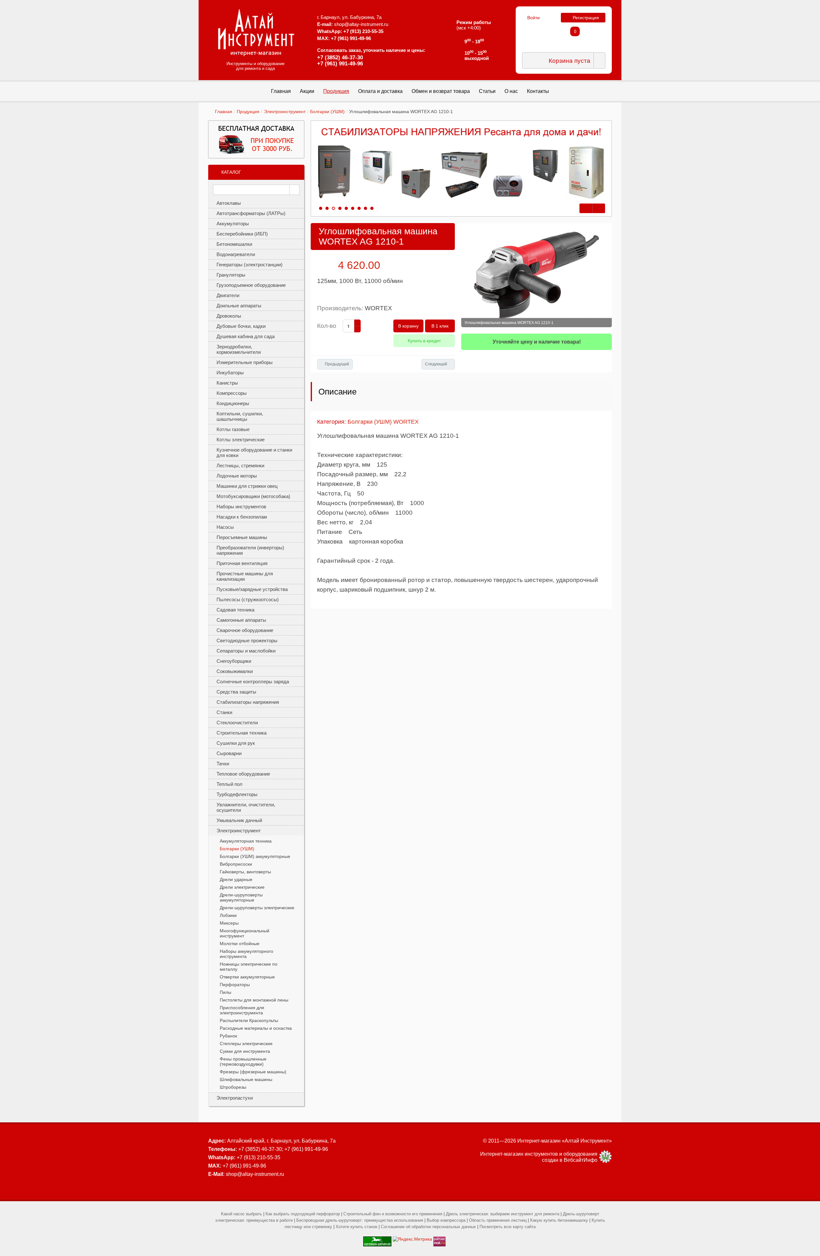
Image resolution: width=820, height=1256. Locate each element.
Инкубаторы (230, 372)
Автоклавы (229, 203)
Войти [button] (533, 17)
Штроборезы (233, 1087)
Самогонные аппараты (241, 620)
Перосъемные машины (242, 537)
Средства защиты (236, 692)
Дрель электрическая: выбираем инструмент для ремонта (502, 1213)
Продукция (248, 111)
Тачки (223, 763)
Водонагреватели (236, 254)
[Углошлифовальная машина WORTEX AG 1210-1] (536, 275)
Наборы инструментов (241, 506)
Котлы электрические (241, 439)
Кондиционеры (233, 403)
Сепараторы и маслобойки (246, 650)
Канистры (227, 383)
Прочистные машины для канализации (245, 576)
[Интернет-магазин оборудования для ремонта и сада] (256, 32)
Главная (223, 111)
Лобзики (228, 915)
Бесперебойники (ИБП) (242, 234)
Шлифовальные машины (246, 1079)
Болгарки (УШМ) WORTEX (383, 422)
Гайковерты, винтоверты (245, 871)
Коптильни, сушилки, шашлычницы (240, 416)
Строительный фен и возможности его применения (392, 1213)
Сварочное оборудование (245, 630)
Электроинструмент (285, 111)
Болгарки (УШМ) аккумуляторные (255, 856)
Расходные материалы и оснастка (256, 1028)
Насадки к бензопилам (242, 517)
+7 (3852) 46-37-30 (340, 57)
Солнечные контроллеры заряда (253, 681)
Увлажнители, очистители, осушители (246, 807)
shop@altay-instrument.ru (361, 24)
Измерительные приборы (245, 362)
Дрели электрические (242, 887)
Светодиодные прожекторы (247, 640)
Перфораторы (235, 984)
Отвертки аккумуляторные (247, 976)
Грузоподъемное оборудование (251, 285)
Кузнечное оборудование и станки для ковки (254, 452)
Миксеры (229, 923)
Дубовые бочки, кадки (241, 326)
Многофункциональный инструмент (244, 933)
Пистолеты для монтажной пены (254, 999)
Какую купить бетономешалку (559, 1220)
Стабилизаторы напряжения (248, 702)
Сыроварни (229, 753)
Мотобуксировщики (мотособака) (253, 496)
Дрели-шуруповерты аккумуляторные (241, 897)
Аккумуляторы (233, 223)
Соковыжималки (235, 671)
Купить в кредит (424, 340)
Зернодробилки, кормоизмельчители (239, 349)
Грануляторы (231, 275)
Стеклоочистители (237, 722)
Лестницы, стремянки (240, 465)
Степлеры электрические (246, 1043)
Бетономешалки (234, 244)
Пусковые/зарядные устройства (252, 589)
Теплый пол (229, 784)
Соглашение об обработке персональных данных (428, 1226)
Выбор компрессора (446, 1220)
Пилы (225, 992)
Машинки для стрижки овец (247, 486)
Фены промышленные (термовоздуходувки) (243, 1061)
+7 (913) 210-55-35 (363, 31)
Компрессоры (232, 393)
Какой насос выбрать (241, 1213)
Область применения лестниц (498, 1220)
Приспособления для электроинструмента (242, 1010)
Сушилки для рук (236, 743)
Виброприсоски (236, 864)
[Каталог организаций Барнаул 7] (377, 1239)
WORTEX (378, 308)
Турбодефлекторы (237, 794)
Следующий (436, 364)
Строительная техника (241, 733)
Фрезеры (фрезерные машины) (253, 1071)
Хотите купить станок (356, 1226)
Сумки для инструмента (245, 1051)
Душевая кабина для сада (246, 336)
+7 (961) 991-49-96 (340, 64)
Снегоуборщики (234, 661)
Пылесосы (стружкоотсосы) (248, 599)
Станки (224, 712)
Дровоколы (229, 316)
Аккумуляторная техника (246, 841)
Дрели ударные (236, 879)
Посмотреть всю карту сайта (508, 1226)
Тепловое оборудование (243, 774)
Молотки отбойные (239, 943)
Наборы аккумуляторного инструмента (246, 954)
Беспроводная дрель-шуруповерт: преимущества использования (359, 1220)
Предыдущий (337, 364)
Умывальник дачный (239, 820)
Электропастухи (235, 1098)
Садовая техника (235, 609)
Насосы (225, 527)
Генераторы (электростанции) (250, 264)
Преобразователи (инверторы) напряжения (250, 550)
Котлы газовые (233, 429)
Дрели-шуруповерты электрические (257, 907)
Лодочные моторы (237, 475)
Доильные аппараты (239, 305)
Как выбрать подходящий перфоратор (303, 1213)
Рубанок (228, 1035)
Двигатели (228, 295)
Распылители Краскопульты (249, 1020)
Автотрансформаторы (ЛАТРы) (251, 213)
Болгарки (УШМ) (327, 111)
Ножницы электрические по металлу (248, 966)
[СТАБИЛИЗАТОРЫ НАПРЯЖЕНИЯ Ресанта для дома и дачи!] (461, 163)
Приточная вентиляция (242, 563)
